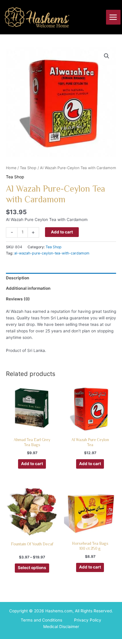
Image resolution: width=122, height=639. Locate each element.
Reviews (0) (18, 299)
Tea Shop (28, 168)
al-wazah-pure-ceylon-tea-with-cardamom (51, 253)
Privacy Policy (87, 620)
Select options (32, 567)
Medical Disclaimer (61, 626)
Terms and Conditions (41, 620)
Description (17, 278)
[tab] (61, 278)
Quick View (32, 429)
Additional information (28, 288)
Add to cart (62, 232)
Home (11, 168)
